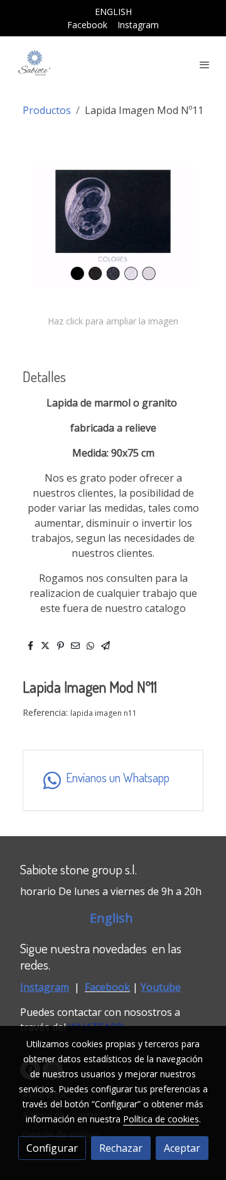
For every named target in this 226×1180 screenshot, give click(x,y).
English (113, 917)
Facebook (87, 25)
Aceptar (182, 1148)
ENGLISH (113, 12)
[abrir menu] (204, 64)
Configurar (52, 1148)
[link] (34, 64)
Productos (47, 110)
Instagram (138, 25)
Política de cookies (161, 1119)
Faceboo (104, 987)
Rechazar (121, 1148)
